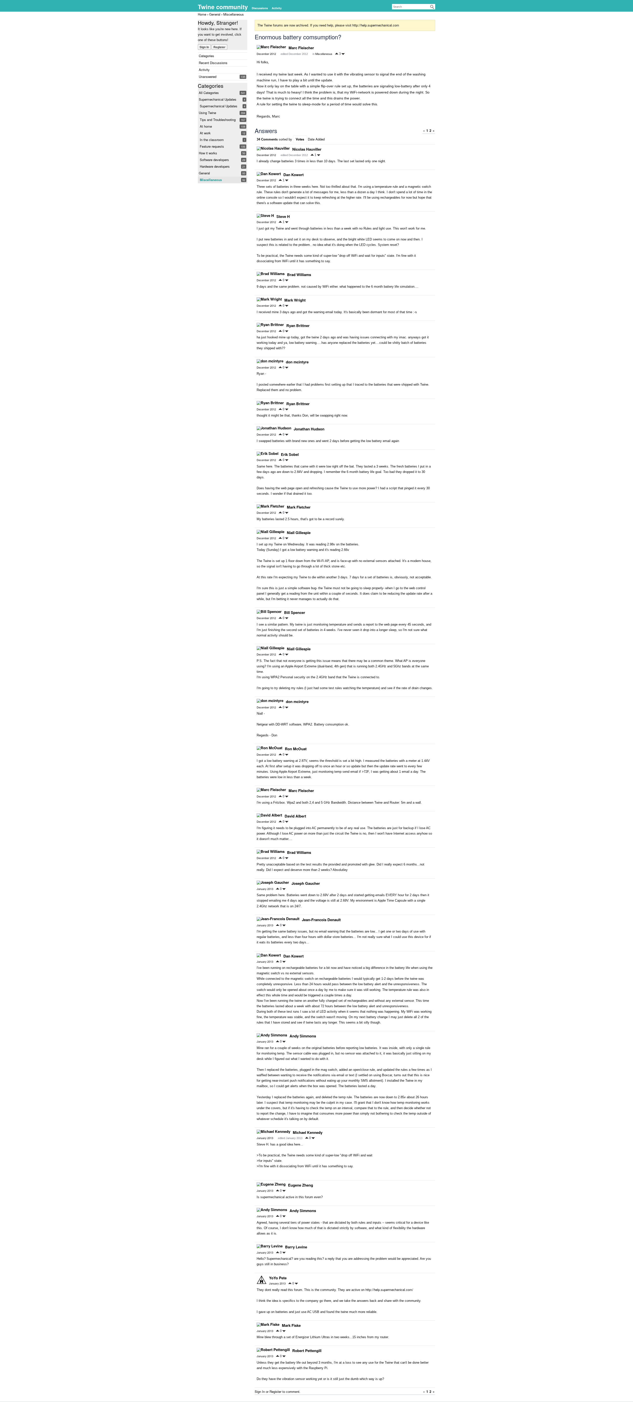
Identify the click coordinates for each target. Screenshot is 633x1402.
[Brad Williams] (271, 274)
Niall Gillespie (299, 532)
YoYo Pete (278, 1278)
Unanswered (207, 76)
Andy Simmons (303, 1036)
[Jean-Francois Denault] (278, 919)
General (204, 173)
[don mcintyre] (270, 361)
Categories (206, 55)
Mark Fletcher (299, 507)
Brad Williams (299, 274)
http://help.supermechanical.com (375, 25)
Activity (277, 8)
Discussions (260, 8)
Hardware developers (215, 166)
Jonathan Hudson (309, 429)
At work (205, 133)
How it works (208, 153)
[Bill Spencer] (269, 612)
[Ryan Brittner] (270, 325)
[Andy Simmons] (272, 1035)
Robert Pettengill (306, 1350)
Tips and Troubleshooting (218, 119)
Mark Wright (295, 300)
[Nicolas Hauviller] (273, 148)
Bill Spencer (294, 612)
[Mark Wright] (269, 299)
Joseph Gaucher (306, 883)
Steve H (283, 216)
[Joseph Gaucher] (273, 883)
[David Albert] (269, 815)
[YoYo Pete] (262, 1280)
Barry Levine (296, 1247)
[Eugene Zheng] (271, 1184)
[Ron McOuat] (269, 748)
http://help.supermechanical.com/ (389, 1289)
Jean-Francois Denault (321, 919)
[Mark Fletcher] (270, 506)
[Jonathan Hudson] (274, 428)
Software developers (214, 159)
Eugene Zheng (300, 1185)
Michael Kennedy (307, 1132)
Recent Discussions (213, 62)
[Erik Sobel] (267, 454)
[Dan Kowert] (269, 174)
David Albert (295, 816)
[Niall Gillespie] (270, 532)
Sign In (204, 47)
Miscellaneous (211, 179)
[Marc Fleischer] (271, 47)
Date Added (316, 139)
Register (219, 47)
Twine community (223, 6)
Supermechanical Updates (217, 99)
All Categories (209, 92)
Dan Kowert (293, 174)
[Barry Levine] (270, 1246)
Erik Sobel (290, 454)
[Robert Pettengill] (273, 1350)
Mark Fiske (291, 1325)
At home (206, 126)
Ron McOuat (296, 748)
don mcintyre (297, 362)
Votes (300, 139)
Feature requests (212, 146)
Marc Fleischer (301, 47)
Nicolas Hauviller (306, 149)
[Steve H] (265, 216)
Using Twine (207, 112)
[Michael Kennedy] (273, 1132)
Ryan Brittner (298, 325)
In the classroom (212, 139)
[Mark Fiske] (268, 1325)
